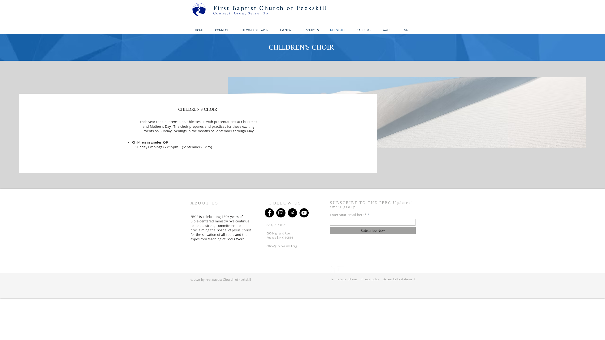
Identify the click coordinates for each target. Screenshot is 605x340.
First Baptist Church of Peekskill (270, 8)
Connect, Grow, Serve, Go (240, 13)
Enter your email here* (348, 215)
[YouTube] (304, 212)
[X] (292, 212)
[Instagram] (280, 212)
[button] (285, 30)
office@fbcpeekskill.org (282, 246)
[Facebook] (269, 212)
